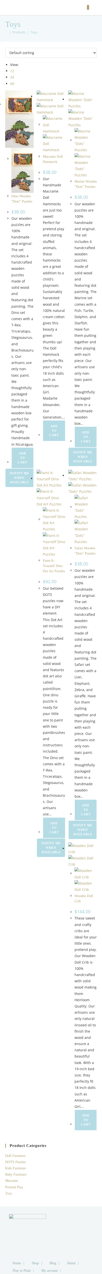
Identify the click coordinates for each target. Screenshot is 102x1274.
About (71, 1263)
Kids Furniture (15, 1168)
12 (12, 71)
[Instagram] (68, 1230)
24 (12, 77)
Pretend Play (14, 1187)
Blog (53, 1263)
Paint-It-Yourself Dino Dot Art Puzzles (54, 566)
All (12, 83)
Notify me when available (19, 478)
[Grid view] (6, 44)
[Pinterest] (68, 1241)
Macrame (11, 1181)
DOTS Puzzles (15, 1162)
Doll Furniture (15, 1156)
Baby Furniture (15, 1174)
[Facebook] (68, 1219)
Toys (33, 32)
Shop (35, 1263)
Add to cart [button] (22, 458)
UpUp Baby (21, 7)
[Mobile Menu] (94, 7)
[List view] (9, 44)
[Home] (6, 32)
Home (17, 1263)
